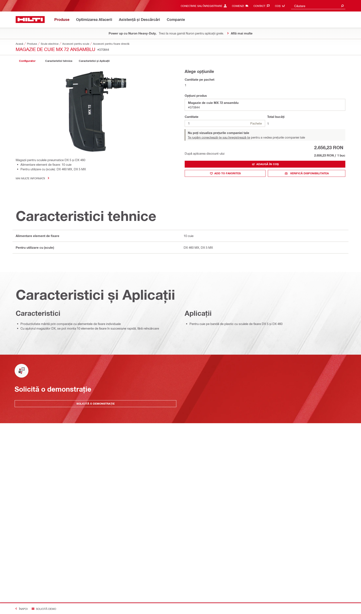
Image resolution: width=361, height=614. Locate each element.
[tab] (27, 61)
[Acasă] (30, 19)
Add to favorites (227, 173)
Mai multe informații (30, 178)
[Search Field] (342, 5)
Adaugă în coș (267, 164)
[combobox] (318, 5)
